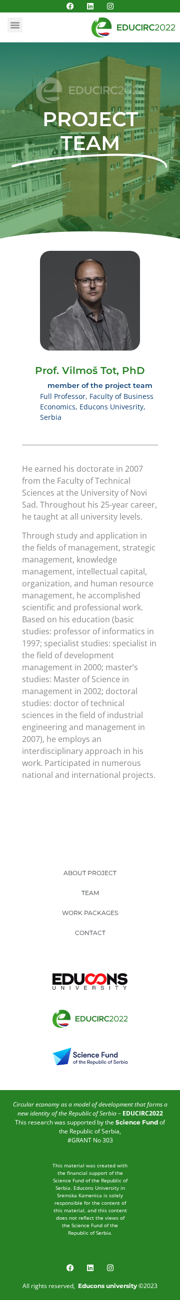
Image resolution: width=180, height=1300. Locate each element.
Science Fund (137, 1122)
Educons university (107, 1286)
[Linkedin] (90, 6)
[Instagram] (110, 6)
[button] (15, 24)
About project (90, 873)
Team (90, 893)
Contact (90, 932)
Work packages (90, 913)
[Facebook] (70, 6)
